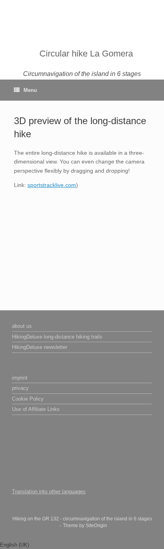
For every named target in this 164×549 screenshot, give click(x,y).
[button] (82, 545)
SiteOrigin (96, 525)
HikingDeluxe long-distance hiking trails (57, 337)
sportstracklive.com (51, 185)
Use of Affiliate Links (36, 409)
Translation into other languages (49, 491)
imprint (19, 378)
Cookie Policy (28, 399)
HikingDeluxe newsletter (39, 347)
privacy (20, 388)
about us (22, 326)
